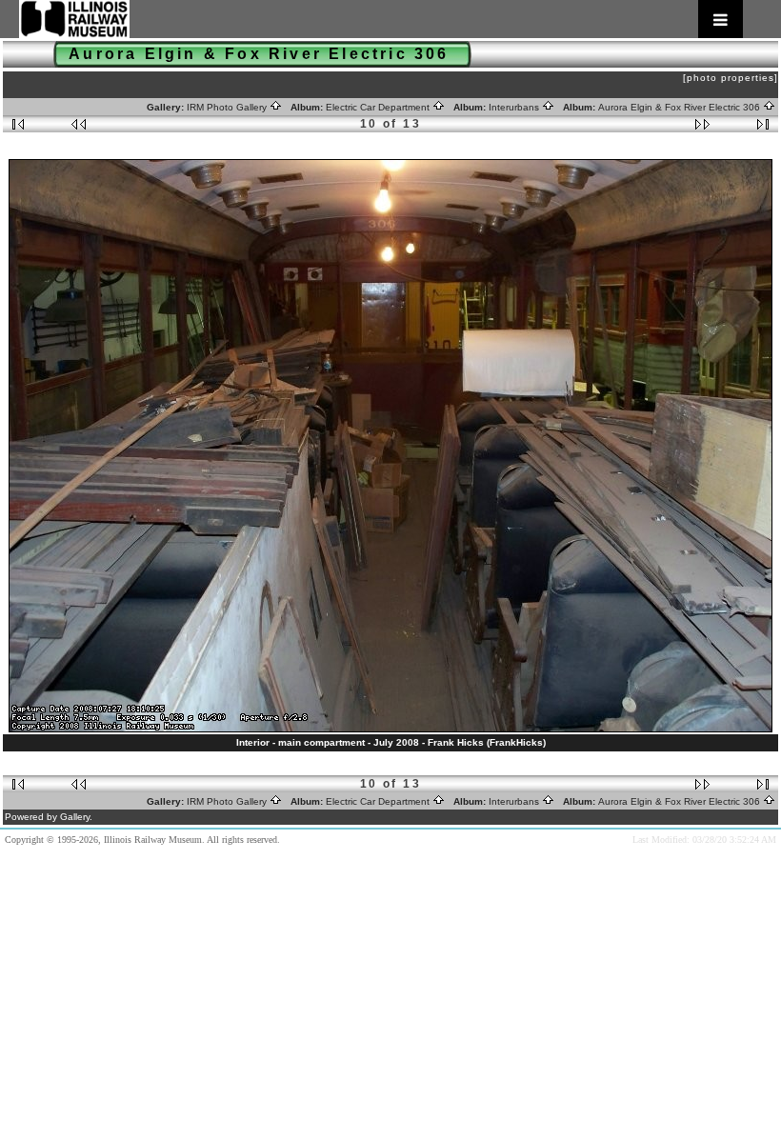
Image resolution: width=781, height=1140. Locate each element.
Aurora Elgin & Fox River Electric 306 (680, 107)
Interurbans (515, 107)
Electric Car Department (379, 107)
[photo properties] (730, 77)
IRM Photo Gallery (228, 107)
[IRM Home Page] (381, 19)
